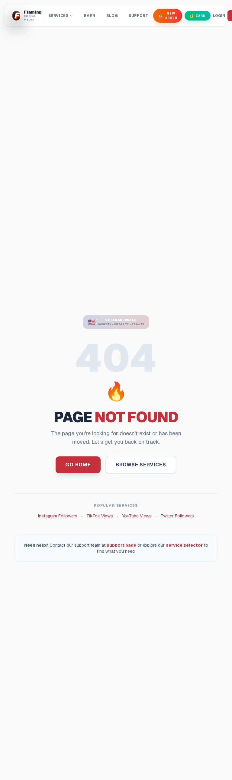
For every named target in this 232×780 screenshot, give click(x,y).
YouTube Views (137, 516)
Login (219, 15)
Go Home (78, 465)
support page (121, 545)
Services (58, 15)
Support (138, 15)
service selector (184, 545)
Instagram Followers (57, 516)
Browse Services (141, 465)
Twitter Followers (177, 516)
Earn (89, 15)
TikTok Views (99, 516)
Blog (112, 15)
